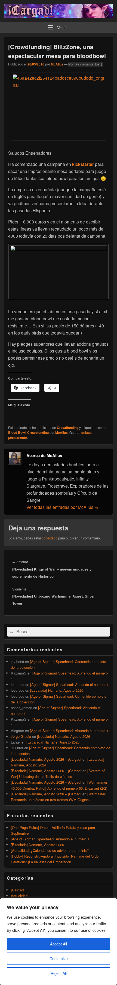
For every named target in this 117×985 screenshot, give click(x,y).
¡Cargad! (17, 890)
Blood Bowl (17, 432)
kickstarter (83, 164)
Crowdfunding (67, 427)
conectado (49, 538)
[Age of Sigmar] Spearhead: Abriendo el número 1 (69, 684)
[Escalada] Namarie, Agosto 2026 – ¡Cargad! (46, 759)
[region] (58, 941)
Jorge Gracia (21, 736)
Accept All (58, 944)
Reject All (59, 973)
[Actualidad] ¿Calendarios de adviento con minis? (50, 850)
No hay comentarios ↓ (85, 64)
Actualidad (19, 895)
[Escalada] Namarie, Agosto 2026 (56, 690)
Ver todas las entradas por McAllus (62, 507)
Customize (59, 958)
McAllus (57, 64)
